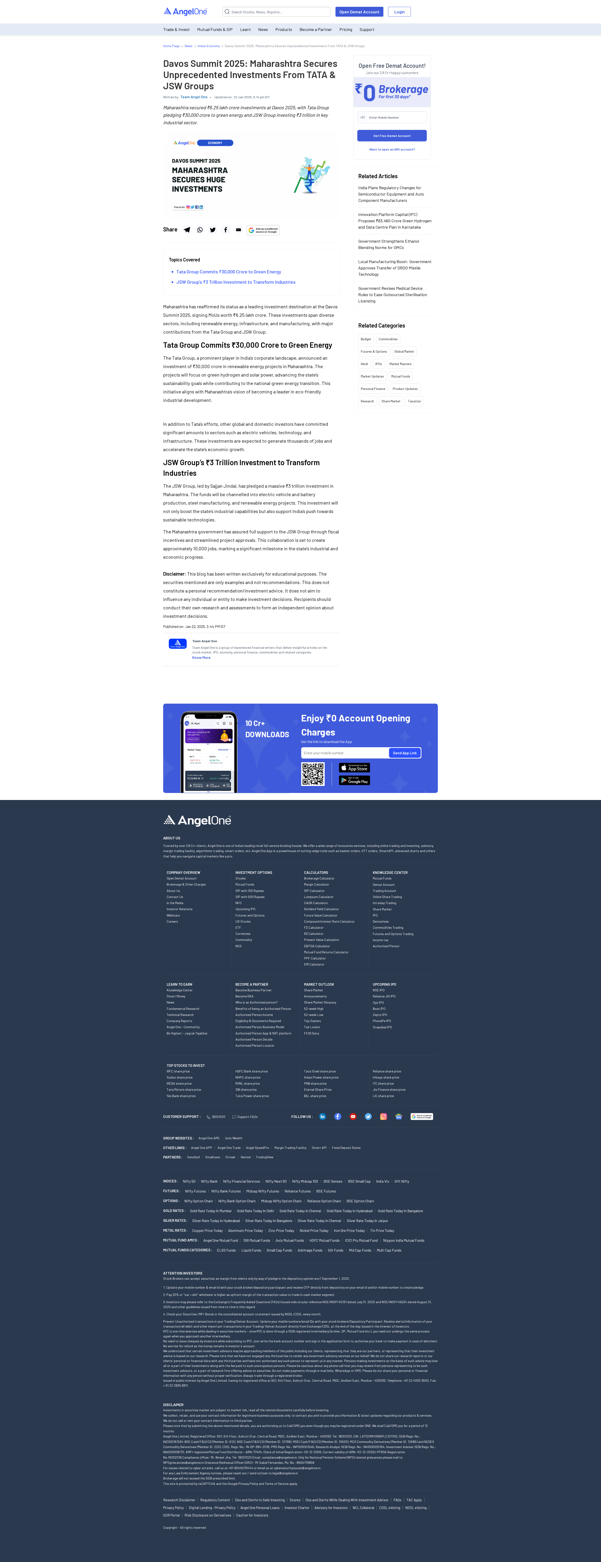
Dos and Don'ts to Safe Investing (260, 1500)
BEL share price (315, 1096)
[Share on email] (238, 229)
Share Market (391, 401)
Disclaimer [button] (173, 1404)
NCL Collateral (363, 1507)
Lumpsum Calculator (319, 897)
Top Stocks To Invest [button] (186, 1065)
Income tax (381, 940)
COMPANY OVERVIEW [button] (183, 872)
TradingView (264, 1157)
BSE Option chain (360, 1201)
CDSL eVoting (389, 1507)
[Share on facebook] (225, 229)
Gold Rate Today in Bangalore (400, 1210)
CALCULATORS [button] (316, 872)
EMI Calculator (314, 964)
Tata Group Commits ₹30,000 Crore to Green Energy (228, 271)
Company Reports (179, 1021)
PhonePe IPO (382, 1021)
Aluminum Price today (245, 1230)
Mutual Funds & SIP (215, 29)
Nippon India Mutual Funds (403, 1240)
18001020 (218, 1117)
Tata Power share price (252, 1096)
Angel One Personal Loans (260, 1507)
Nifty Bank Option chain (237, 1201)
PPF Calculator (315, 958)
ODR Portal (171, 1515)
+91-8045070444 (240, 1468)
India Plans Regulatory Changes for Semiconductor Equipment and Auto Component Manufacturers (391, 194)
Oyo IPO (378, 1002)
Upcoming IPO (245, 909)
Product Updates (405, 389)
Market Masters (400, 364)
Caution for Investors (252, 1515)
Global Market (404, 351)
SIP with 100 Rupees (249, 891)
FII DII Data (311, 1033)
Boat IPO (379, 1009)
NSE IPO (379, 990)
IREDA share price (179, 1083)
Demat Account (384, 885)
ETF (238, 927)
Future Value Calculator (320, 915)
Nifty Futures (195, 1191)
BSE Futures (326, 1191)
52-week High (314, 1009)
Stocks (240, 878)
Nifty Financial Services (241, 1181)
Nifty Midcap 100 (305, 1181)
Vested (245, 1157)
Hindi (364, 364)
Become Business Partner (253, 990)
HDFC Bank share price (251, 1071)
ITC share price (383, 1083)
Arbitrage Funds (310, 1250)
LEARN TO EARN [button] (179, 984)
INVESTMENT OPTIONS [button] (253, 872)
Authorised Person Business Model (259, 1027)
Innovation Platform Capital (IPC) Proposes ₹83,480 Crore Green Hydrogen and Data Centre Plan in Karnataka (394, 221)
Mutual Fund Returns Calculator (326, 952)
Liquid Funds (251, 1250)
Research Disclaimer (179, 1500)
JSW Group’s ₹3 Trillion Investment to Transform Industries (236, 282)
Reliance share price (387, 1071)
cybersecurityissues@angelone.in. (297, 1468)
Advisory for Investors (331, 1507)
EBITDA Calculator (317, 946)
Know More (201, 657)
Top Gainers (312, 1021)
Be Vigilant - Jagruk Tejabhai (187, 1033)
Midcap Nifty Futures (262, 1191)
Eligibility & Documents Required (258, 1021)
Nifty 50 (189, 1181)
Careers (172, 921)
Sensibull (193, 1157)
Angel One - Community (183, 1027)
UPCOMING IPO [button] (384, 984)
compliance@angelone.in (279, 1457)
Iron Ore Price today (349, 1230)
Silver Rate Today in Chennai (319, 1220)
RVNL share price (247, 1083)
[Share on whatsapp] (199, 229)
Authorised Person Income (254, 1015)
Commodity (243, 940)
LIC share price (383, 1096)
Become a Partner (316, 29)
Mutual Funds (400, 376)
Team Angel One (194, 96)
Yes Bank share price (181, 1096)
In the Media (175, 903)
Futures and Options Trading (393, 934)
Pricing (345, 29)
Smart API (319, 1148)
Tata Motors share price (184, 1089)
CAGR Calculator (316, 903)
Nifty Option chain (198, 1201)
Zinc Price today (281, 1230)
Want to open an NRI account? (392, 149)
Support (367, 29)
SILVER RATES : (175, 1220)
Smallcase (212, 1157)
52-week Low (313, 1015)
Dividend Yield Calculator (321, 909)
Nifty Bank (209, 1181)
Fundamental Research (183, 1009)
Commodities (388, 339)
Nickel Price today (314, 1230)
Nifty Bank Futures (226, 1191)
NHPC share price (247, 1077)
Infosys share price (386, 1077)
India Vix (382, 1181)
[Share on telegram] (187, 229)
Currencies (242, 934)
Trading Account (384, 891)
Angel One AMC (209, 1138)
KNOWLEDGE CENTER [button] (390, 872)
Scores (295, 1500)
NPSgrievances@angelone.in (183, 1462)
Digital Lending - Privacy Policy (212, 1507)
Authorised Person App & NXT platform (263, 1033)
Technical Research (180, 1015)
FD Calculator (314, 927)
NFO (238, 903)
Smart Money (176, 996)
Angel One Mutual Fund (220, 1240)
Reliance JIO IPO (384, 996)
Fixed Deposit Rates (346, 1148)
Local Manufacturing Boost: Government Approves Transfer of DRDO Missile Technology (394, 268)
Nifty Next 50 (276, 1181)
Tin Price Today (382, 1230)
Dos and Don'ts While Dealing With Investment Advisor (347, 1500)
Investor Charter (297, 1507)
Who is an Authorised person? (256, 1002)
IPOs (378, 364)
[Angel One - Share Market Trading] (185, 12)
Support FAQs (247, 1117)
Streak (230, 1157)
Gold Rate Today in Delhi (255, 1210)
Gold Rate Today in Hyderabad (350, 1210)
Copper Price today (207, 1230)
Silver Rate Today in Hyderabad (216, 1220)
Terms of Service (277, 1484)
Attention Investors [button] (182, 1273)
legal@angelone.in (285, 1473)
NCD (238, 946)
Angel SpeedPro (257, 1148)
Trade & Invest (176, 29)
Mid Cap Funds (360, 1250)
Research (367, 401)
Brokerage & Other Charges (186, 884)
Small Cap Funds (279, 1250)
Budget (366, 339)
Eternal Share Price (317, 1089)
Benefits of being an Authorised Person (263, 1009)
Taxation (414, 401)
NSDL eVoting (416, 1507)
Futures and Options (250, 915)
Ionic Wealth (233, 1138)
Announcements (315, 996)
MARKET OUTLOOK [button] (319, 984)
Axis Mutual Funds (290, 1240)
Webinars (173, 915)
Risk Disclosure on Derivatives (208, 1515)
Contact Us (175, 897)
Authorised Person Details (254, 1039)
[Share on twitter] (212, 229)
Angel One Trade (229, 1148)
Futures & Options (374, 351)
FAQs (397, 1500)
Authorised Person (386, 946)
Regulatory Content (215, 1500)
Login (399, 11)
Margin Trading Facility (290, 1148)
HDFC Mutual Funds (324, 1240)
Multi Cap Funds (389, 1250)
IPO (375, 915)
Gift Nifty (402, 1181)
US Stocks (243, 921)
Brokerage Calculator (319, 878)
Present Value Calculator (321, 940)
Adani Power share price (321, 1077)
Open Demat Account (359, 11)
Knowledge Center (180, 990)
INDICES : (170, 1181)
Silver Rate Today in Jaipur (367, 1220)
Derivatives (381, 921)
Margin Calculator (316, 884)
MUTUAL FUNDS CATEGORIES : (187, 1250)
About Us (173, 891)
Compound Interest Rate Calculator (329, 921)
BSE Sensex (333, 1181)
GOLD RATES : (174, 1210)
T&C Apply (414, 1500)
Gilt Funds (335, 1250)
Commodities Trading (388, 927)
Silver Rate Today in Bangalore (268, 1220)
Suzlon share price (180, 1077)
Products (283, 29)
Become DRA (244, 996)
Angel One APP (201, 1148)
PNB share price (315, 1083)
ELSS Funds (226, 1250)
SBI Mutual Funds (256, 1240)
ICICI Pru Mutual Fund (361, 1240)
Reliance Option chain (324, 1201)
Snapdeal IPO (382, 1027)
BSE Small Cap (359, 1181)
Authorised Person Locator (254, 1045)
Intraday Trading (384, 903)
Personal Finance (373, 389)
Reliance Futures (298, 1191)
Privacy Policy (248, 1484)
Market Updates (372, 376)
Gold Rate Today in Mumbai (211, 1210)
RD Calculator (314, 934)
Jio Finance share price (389, 1089)
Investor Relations (180, 909)
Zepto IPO (380, 1015)
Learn (245, 29)
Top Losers (312, 1027)
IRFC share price (178, 1071)
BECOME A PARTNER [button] (251, 984)
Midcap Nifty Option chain (281, 1201)
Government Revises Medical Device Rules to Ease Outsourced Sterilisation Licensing (392, 294)
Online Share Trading (387, 897)
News (263, 29)
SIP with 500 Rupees (250, 897)
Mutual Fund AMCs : (181, 1240)
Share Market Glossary (320, 1002)
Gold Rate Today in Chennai (300, 1210)
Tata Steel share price (320, 1071)
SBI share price (246, 1089)
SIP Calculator (314, 891)
